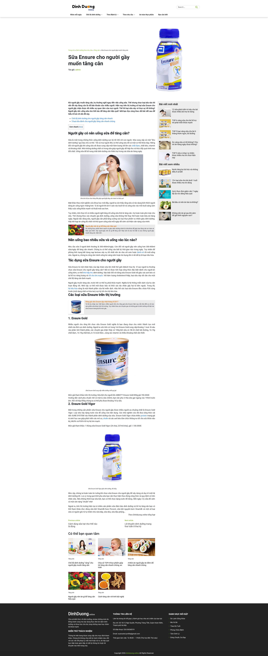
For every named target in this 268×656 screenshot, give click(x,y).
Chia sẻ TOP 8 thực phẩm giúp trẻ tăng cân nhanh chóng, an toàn (110, 565)
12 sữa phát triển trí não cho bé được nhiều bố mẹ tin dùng (185, 110)
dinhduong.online (132, 653)
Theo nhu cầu (128, 15)
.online (81, 613)
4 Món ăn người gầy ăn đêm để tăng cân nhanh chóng (141, 564)
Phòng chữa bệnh (177, 630)
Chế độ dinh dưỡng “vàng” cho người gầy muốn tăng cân (80, 564)
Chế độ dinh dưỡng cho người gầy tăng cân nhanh (92, 118)
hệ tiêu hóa (72, 288)
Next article (129, 520)
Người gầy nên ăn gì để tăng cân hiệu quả (101, 226)
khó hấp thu (88, 273)
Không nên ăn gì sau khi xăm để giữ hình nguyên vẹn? (184, 214)
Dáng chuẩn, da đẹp (178, 637)
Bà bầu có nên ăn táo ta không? (185, 202)
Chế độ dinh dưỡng (93, 15)
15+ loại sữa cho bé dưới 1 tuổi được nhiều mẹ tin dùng (184, 181)
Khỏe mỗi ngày (76, 15)
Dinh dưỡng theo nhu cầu (84, 50)
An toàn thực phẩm (146, 15)
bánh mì (140, 252)
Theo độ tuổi (175, 626)
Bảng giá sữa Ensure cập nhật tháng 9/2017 (102, 302)
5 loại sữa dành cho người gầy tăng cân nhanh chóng (93, 121)
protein (144, 415)
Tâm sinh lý (175, 634)
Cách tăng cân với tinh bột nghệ (111, 596)
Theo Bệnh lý (112, 15)
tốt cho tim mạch (96, 275)
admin (78, 70)
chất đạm (136, 146)
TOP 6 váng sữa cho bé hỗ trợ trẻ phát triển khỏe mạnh (184, 121)
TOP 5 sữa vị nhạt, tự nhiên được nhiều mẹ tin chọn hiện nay (184, 155)
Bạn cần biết (163, 15)
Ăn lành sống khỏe (177, 619)
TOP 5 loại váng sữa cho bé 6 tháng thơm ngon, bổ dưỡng (184, 132)
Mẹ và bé (173, 622)
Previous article (74, 520)
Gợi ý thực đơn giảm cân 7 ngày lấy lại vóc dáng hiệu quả (185, 192)
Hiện (80, 127)
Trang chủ (71, 50)
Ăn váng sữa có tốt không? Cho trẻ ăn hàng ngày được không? (185, 143)
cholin (105, 418)
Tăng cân (97, 50)
